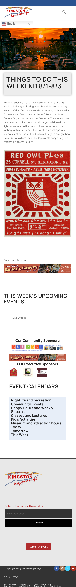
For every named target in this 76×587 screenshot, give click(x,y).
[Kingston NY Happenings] (33, 12)
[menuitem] (62, 12)
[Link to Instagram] (62, 568)
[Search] (62, 12)
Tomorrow (19, 430)
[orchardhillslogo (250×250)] (28, 375)
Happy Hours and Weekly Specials (32, 410)
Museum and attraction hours (36, 423)
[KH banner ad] (37, 271)
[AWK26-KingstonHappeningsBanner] (37, 350)
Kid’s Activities (23, 419)
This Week (19, 434)
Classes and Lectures (29, 415)
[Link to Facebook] (56, 568)
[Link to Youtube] (73, 568)
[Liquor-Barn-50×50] (13, 375)
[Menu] (71, 12)
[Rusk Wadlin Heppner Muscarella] (42, 375)
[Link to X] (67, 568)
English (11, 23)
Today (16, 427)
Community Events (27, 404)
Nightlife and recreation (31, 400)
